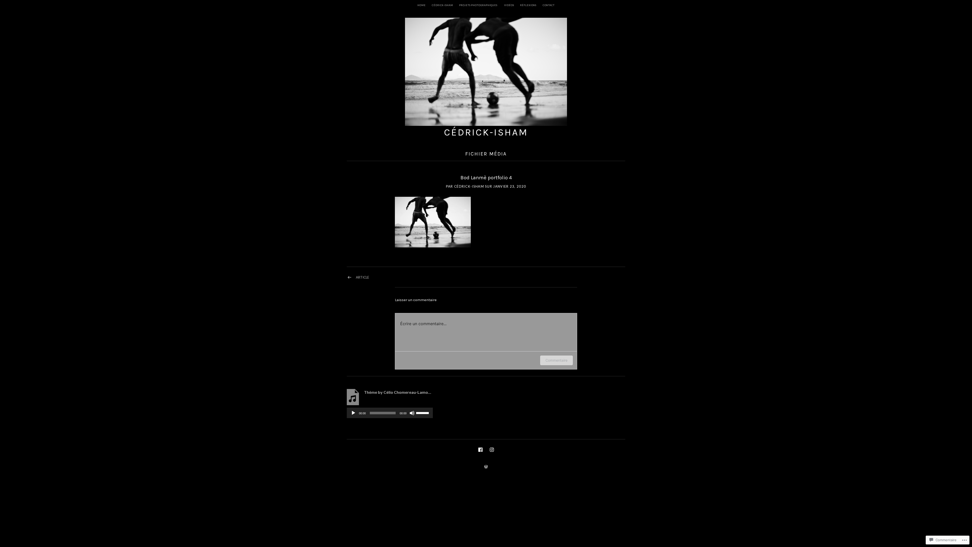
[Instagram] (492, 449)
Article (362, 277)
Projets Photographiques (478, 5)
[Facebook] (480, 449)
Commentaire (556, 360)
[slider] (423, 412)
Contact (549, 5)
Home (421, 5)
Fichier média (486, 154)
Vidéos (509, 5)
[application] (390, 413)
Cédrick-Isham (486, 132)
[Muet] (412, 413)
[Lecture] (353, 413)
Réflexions (528, 5)
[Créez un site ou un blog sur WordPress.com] (486, 467)
